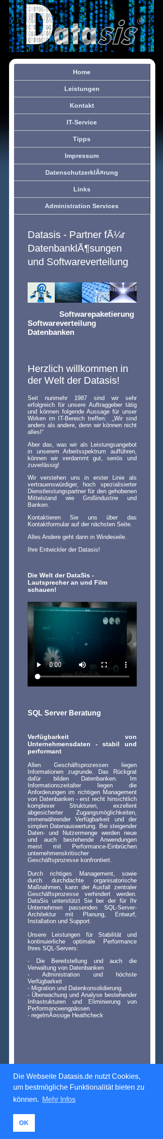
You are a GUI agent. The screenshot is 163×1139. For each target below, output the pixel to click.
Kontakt (82, 105)
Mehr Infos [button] (59, 1099)
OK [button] (24, 1122)
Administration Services (82, 206)
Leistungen (82, 88)
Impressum (82, 155)
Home (82, 72)
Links (82, 189)
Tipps (82, 139)
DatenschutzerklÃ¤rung (81, 172)
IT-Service (82, 122)
